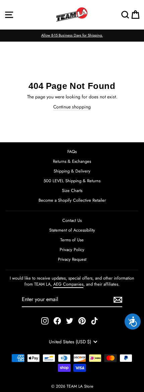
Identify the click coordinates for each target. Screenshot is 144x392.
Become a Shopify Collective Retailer (72, 200)
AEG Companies (68, 284)
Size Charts (72, 190)
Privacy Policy (72, 249)
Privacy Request (72, 259)
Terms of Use (72, 240)
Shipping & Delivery (72, 171)
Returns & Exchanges (72, 161)
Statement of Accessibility (72, 230)
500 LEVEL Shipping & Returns (72, 181)
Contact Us (72, 220)
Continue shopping (72, 107)
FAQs (72, 151)
